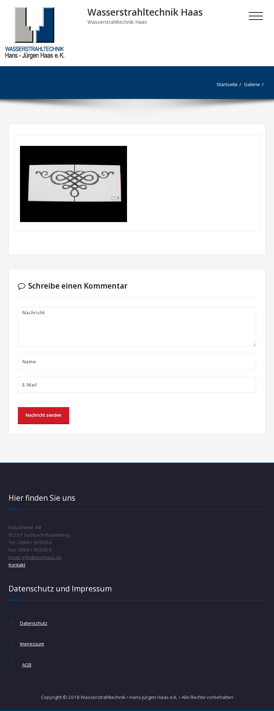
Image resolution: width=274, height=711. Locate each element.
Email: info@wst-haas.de (35, 557)
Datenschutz (33, 623)
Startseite (227, 84)
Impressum (32, 644)
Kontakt (17, 565)
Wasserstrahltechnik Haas (145, 12)
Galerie (252, 84)
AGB (26, 665)
